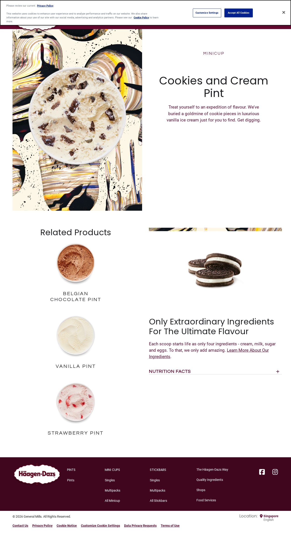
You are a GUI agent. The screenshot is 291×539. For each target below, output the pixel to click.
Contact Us (20, 525)
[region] (145, 12)
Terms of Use (170, 525)
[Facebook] (262, 472)
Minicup (213, 53)
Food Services (206, 500)
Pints (70, 480)
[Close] (284, 12)
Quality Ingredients (209, 480)
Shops (200, 490)
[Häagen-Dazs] (37, 475)
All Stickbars (158, 500)
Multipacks (112, 490)
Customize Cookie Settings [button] (100, 525)
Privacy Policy (42, 525)
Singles (110, 480)
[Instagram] (275, 472)
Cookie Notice (67, 525)
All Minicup (112, 500)
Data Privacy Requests (140, 525)
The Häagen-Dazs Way (212, 469)
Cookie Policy (141, 17)
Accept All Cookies (239, 12)
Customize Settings (207, 12)
